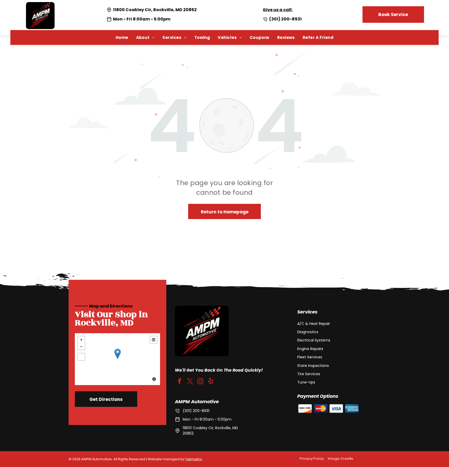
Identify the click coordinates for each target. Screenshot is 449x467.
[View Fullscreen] (81, 356)
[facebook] (179, 382)
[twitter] (190, 382)
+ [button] (81, 339)
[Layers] (153, 339)
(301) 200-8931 (285, 19)
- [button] (81, 346)
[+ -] (117, 359)
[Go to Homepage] (40, 5)
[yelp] (210, 382)
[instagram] (200, 382)
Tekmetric (193, 459)
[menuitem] (122, 37)
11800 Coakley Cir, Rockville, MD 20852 (155, 10)
